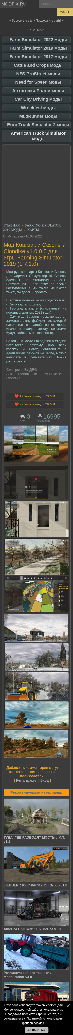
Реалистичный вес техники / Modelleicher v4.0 (27, 975)
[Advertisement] (36, 184)
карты (33, 230)
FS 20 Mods (36, 30)
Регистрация (26, 780)
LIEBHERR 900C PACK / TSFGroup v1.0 (35, 885)
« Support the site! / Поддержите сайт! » (36, 20)
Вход (44, 780)
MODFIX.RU (12, 4)
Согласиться (36, 1030)
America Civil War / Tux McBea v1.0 (32, 929)
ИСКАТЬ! (65, 11)
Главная (12, 225)
